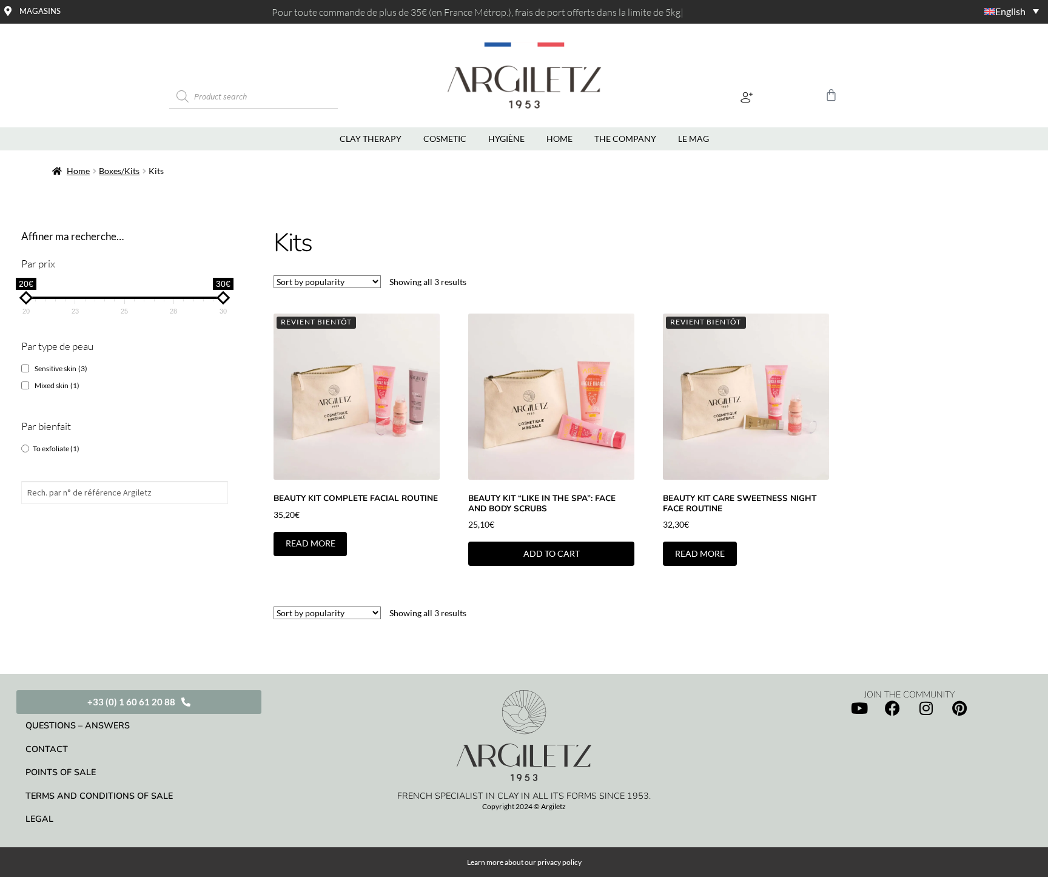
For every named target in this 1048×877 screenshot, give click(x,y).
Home (78, 171)
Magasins (40, 11)
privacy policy (559, 862)
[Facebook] (893, 708)
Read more (310, 543)
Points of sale (60, 772)
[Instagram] (926, 708)
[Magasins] (8, 11)
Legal (39, 819)
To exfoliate (56, 448)
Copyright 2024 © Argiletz (524, 806)
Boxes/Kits (119, 171)
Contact (46, 749)
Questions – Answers (77, 725)
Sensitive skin (61, 368)
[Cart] (831, 95)
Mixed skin (57, 385)
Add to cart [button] (551, 553)
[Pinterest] (959, 708)
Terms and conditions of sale (99, 796)
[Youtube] (859, 708)
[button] (747, 97)
